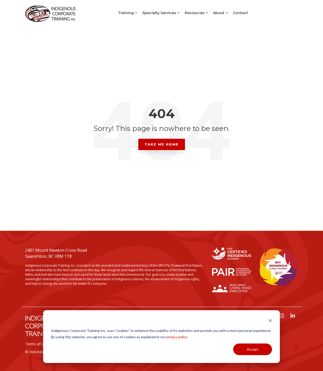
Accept (252, 349)
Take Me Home (162, 144)
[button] (282, 316)
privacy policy (176, 337)
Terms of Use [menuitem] (36, 343)
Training (126, 13)
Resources (194, 13)
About (218, 13)
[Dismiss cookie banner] (270, 321)
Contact (240, 13)
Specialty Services (159, 13)
